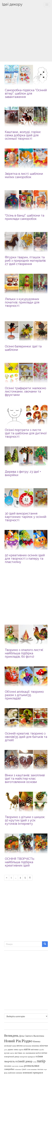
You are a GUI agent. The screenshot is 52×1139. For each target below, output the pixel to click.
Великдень (11, 1035)
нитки (44, 1052)
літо (24, 1053)
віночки (44, 1045)
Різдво (27, 1040)
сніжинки (18, 1069)
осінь (34, 1062)
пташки (21, 1066)
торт (45, 1069)
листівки (18, 1053)
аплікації (8, 1045)
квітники (35, 1049)
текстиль (40, 1069)
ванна (14, 1046)
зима (16, 1049)
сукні (24, 1069)
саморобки (9, 1069)
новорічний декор (11, 1056)
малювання (30, 1053)
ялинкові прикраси (33, 1072)
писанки (7, 1066)
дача (5, 1050)
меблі (38, 1052)
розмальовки (31, 1065)
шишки (19, 1072)
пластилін (15, 1066)
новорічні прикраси (27, 1056)
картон (21, 1049)
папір (41, 1060)
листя (12, 1053)
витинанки (27, 1046)
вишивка (35, 1045)
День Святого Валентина (31, 1035)
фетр (5, 1073)
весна (20, 1045)
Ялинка (36, 1041)
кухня (6, 1053)
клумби (41, 1049)
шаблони (12, 1072)
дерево (10, 1049)
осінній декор (23, 1061)
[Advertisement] (26, 35)
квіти (27, 1049)
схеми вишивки (32, 1069)
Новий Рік (12, 1040)
